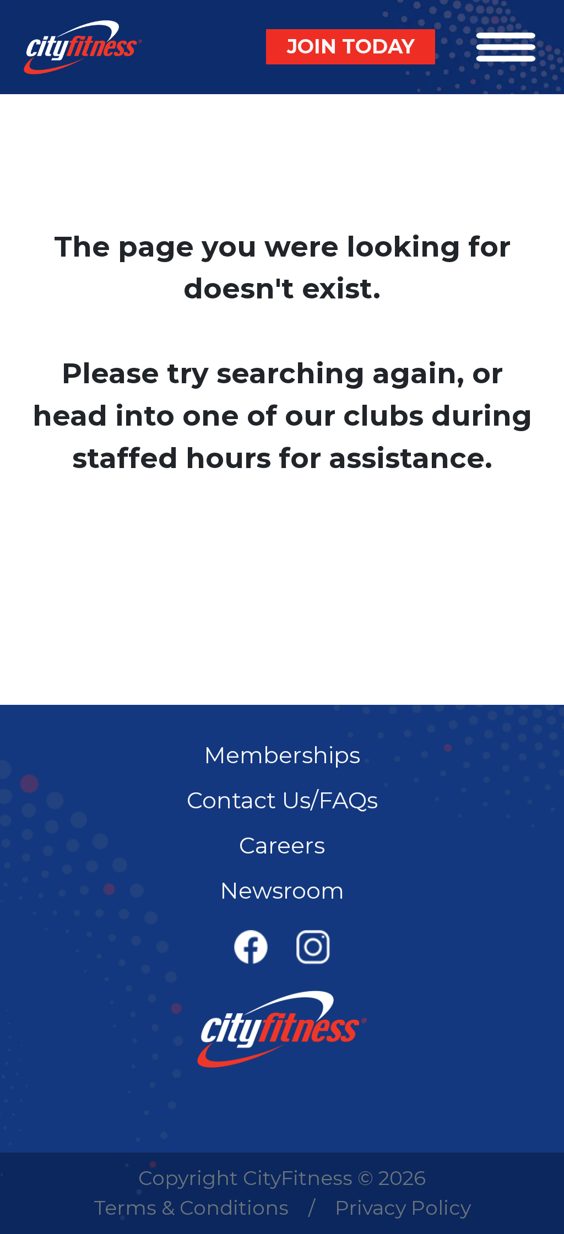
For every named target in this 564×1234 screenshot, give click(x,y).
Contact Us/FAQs (282, 800)
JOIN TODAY (351, 46)
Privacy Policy (403, 1207)
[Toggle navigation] (506, 46)
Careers (282, 845)
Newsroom (282, 890)
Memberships (282, 755)
